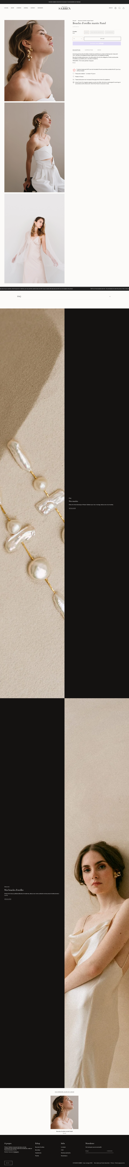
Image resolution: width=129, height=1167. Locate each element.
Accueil (74, 20)
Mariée (37, 1155)
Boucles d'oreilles (39, 1147)
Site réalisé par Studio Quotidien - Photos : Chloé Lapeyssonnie (109, 1163)
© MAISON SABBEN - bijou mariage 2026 (82, 1163)
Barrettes (37, 1150)
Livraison (63, 1147)
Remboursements (65, 1153)
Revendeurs (64, 1155)
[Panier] (124, 8)
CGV (62, 1150)
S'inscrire (110, 1150)
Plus (74, 62)
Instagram (16, 1152)
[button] (12, 8)
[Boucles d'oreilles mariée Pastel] (65, 1112)
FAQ (19, 296)
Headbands (38, 1153)
